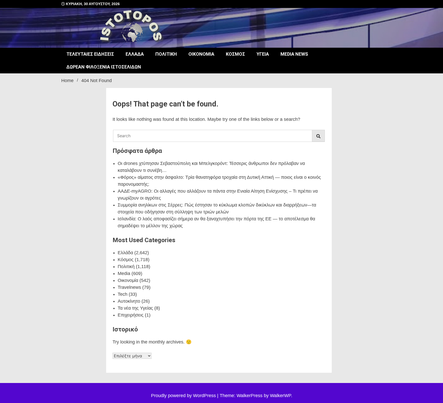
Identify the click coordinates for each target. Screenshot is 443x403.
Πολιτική (166, 54)
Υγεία (263, 54)
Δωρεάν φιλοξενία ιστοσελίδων (103, 67)
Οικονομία (201, 54)
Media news (294, 54)
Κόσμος (235, 54)
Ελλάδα (135, 54)
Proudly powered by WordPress (184, 395)
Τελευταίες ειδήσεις (90, 54)
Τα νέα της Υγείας (135, 308)
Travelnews (129, 287)
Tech (122, 294)
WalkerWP (280, 395)
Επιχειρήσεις (131, 315)
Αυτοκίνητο (129, 301)
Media (124, 273)
